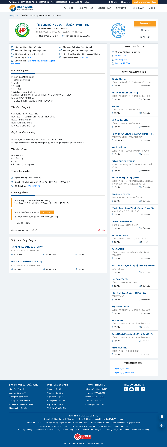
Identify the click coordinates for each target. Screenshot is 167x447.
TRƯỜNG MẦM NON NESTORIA (125, 225)
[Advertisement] (58, 293)
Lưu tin (146, 30)
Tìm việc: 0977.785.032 (95, 393)
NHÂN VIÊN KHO (119, 348)
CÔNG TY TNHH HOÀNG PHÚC (125, 283)
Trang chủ (13, 16)
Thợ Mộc (116, 106)
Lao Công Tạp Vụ (120, 279)
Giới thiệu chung (25, 429)
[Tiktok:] (143, 389)
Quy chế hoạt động (65, 429)
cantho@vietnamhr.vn (94, 404)
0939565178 (34, 186)
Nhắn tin (146, 37)
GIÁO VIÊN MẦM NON (122, 222)
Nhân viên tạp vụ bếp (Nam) (125, 178)
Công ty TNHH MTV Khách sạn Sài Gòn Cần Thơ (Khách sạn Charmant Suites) (132, 182)
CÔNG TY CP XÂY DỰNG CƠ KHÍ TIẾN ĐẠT (130, 239)
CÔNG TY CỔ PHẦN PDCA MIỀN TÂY (127, 137)
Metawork (81, 443)
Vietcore (99, 443)
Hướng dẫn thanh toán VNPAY (22, 404)
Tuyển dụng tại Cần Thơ (124, 373)
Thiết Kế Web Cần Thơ (56, 408)
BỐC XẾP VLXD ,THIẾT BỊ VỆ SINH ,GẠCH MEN (133, 265)
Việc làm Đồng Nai (55, 397)
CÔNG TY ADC (118, 296)
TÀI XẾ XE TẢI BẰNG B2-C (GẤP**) (27, 247)
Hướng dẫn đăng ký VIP (19, 397)
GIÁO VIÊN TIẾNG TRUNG (123, 161)
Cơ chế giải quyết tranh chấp (117, 429)
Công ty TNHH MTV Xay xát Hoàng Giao (131, 324)
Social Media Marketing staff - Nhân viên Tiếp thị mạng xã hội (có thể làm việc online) (134, 334)
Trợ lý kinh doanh (120, 307)
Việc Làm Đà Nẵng (55, 393)
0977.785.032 (44, 2)
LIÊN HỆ (152, 8)
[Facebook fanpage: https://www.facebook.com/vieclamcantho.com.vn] (126, 389)
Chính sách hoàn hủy (18, 408)
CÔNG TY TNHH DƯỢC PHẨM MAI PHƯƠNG (130, 151)
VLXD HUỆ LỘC (118, 269)
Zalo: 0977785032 (93, 401)
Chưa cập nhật (121, 59)
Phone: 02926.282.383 (94, 397)
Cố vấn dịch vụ (119, 79)
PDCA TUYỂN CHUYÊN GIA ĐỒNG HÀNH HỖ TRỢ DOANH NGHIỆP (134, 134)
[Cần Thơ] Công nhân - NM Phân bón (129, 293)
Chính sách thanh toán (44, 429)
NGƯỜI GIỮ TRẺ (119, 147)
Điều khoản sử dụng (140, 429)
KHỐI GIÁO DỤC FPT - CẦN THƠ (125, 211)
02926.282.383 (61, 2)
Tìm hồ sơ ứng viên (17, 389)
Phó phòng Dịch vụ (121, 194)
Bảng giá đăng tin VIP (18, 393)
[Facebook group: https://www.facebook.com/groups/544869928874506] (131, 389)
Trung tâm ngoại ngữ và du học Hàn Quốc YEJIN (132, 166)
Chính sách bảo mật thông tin (89, 429)
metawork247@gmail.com (128, 423)
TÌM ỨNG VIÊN (121, 8)
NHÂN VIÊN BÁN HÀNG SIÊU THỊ (26, 261)
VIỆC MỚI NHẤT (104, 8)
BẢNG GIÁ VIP (138, 8)
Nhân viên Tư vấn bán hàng (125, 93)
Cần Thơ (84, 57)
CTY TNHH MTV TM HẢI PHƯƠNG (52, 28)
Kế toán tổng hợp (120, 120)
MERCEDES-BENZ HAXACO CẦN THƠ (127, 198)
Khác (30, 57)
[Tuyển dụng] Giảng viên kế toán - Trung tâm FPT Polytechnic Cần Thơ (134, 208)
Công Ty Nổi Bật (54, 389)
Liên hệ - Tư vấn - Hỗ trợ (19, 401)
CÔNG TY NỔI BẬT (85, 8)
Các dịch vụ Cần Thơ (56, 401)
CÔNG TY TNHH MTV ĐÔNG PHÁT (126, 110)
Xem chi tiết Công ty (123, 63)
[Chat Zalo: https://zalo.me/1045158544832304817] (137, 389)
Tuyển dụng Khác (121, 369)
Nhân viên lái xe (120, 235)
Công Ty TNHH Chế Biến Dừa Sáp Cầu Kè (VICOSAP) (130, 253)
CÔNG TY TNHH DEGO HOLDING (125, 351)
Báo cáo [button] (101, 230)
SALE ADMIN (118, 249)
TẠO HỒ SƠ (68, 8)
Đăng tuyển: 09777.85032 (96, 389)
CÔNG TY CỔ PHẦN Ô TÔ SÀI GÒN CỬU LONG (131, 82)
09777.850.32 (26, 2)
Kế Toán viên (118, 320)
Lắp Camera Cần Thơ (56, 404)
